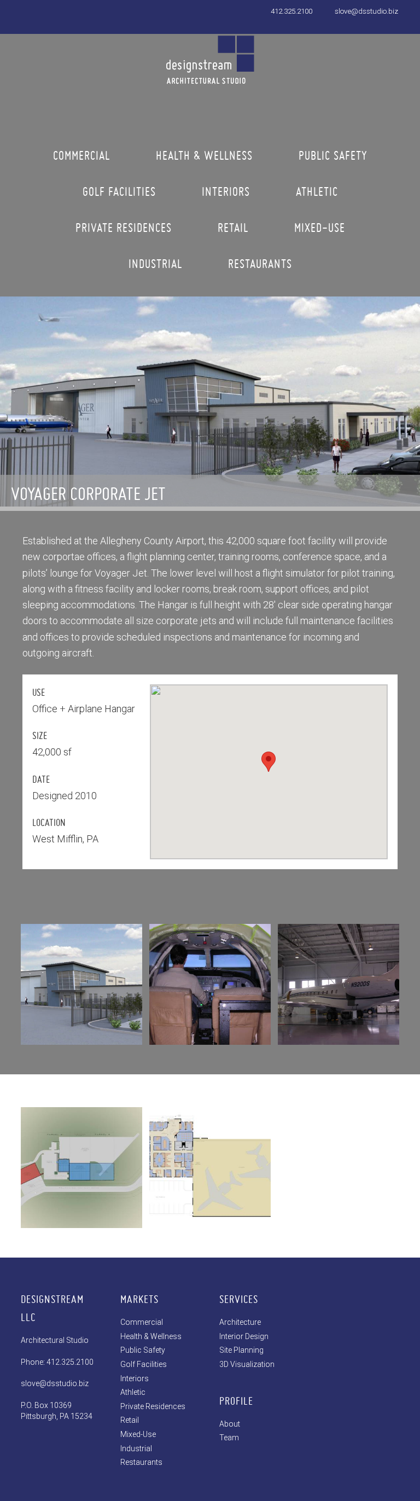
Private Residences (152, 1406)
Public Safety (142, 1350)
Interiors (134, 1378)
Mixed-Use (138, 1434)
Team (229, 1437)
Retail (129, 1420)
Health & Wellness (151, 1336)
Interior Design (244, 1336)
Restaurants (141, 1462)
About (229, 1423)
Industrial (136, 1448)
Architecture (240, 1322)
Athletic (132, 1392)
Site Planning (241, 1350)
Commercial (141, 1322)
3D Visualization (247, 1364)
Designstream (210, 68)
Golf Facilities (143, 1364)
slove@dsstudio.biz (366, 11)
